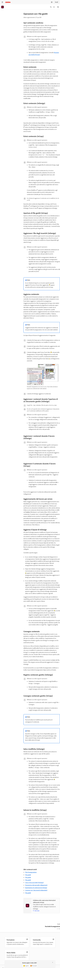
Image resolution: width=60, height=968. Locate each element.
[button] (51, 2)
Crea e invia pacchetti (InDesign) (34, 882)
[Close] (52, 962)
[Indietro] (32, 927)
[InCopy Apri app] (58, 7)
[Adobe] (8, 2)
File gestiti (28, 875)
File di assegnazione (31, 872)
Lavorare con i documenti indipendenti (36, 890)
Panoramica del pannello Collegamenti (36, 885)
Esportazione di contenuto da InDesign (36, 888)
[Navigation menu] (2, 2)
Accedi (56, 2)
